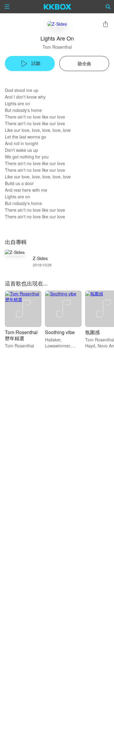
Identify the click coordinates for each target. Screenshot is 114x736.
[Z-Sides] (57, 24)
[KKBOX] (57, 6)
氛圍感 (92, 332)
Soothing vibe (60, 332)
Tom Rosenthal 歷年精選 (21, 335)
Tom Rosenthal (57, 47)
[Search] (108, 6)
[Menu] (7, 6)
